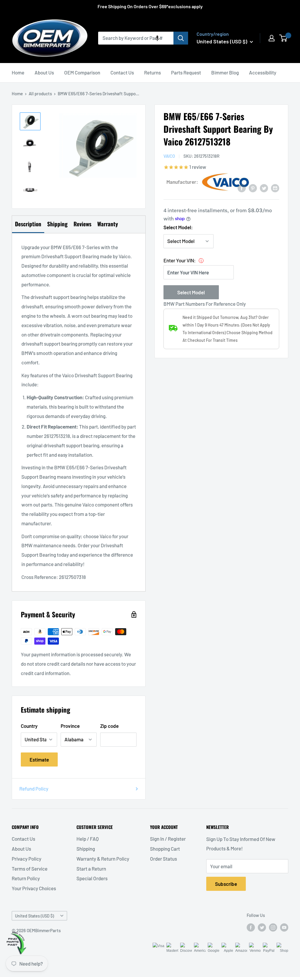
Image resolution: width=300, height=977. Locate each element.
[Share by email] (275, 187)
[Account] (272, 38)
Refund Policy (33, 788)
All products (40, 93)
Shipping (85, 849)
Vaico (169, 156)
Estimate (39, 759)
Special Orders (92, 878)
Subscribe (226, 884)
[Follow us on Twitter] (262, 927)
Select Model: (178, 227)
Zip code (109, 726)
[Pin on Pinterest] (253, 187)
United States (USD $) (34, 915)
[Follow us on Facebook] (251, 927)
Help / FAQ (87, 839)
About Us (44, 72)
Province (70, 726)
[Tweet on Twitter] (264, 187)
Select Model (191, 292)
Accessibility (262, 72)
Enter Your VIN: (179, 260)
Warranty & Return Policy (102, 859)
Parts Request (186, 72)
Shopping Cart (165, 849)
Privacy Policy (26, 859)
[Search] (180, 38)
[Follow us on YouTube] (284, 927)
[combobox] (135, 38)
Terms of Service (29, 868)
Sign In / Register (168, 839)
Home (18, 72)
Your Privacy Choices (34, 888)
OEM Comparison (82, 72)
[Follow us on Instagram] (273, 927)
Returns (152, 72)
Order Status (163, 859)
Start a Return (91, 868)
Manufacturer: (182, 182)
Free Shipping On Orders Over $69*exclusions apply (150, 6)
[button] (157, 38)
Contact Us (122, 72)
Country (29, 726)
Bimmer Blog (225, 72)
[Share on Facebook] (242, 187)
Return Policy (26, 878)
